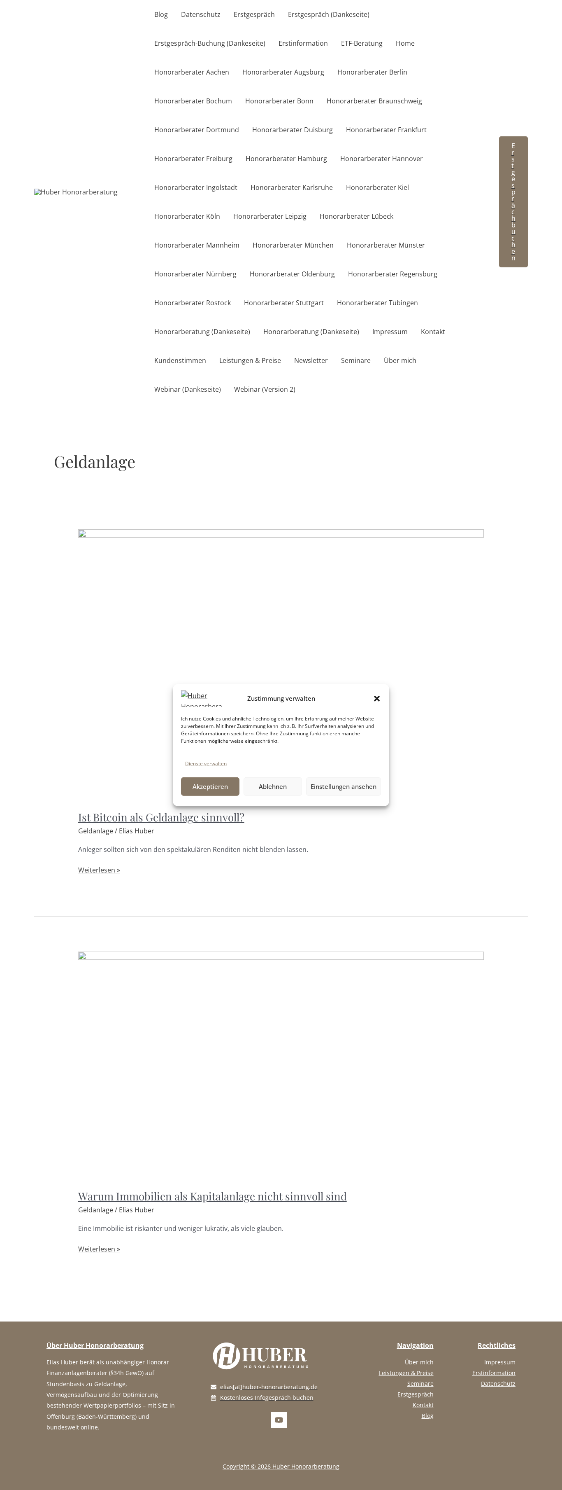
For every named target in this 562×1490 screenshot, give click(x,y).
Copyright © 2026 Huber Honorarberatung (281, 1466)
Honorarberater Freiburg (193, 158)
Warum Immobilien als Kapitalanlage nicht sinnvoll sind (212, 1196)
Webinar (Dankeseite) (187, 389)
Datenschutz (201, 14)
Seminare (356, 360)
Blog (161, 14)
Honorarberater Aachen (191, 72)
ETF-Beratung (362, 43)
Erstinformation (303, 43)
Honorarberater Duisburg (292, 129)
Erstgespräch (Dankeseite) (328, 14)
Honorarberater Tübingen (377, 302)
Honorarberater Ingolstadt (195, 187)
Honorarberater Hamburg (286, 158)
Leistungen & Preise (250, 360)
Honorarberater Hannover (381, 158)
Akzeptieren (210, 786)
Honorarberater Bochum (193, 100)
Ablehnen (273, 786)
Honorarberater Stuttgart (284, 302)
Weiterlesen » (99, 870)
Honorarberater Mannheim (196, 245)
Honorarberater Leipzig (270, 216)
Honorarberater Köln (187, 216)
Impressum (390, 331)
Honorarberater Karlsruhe (292, 187)
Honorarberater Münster (386, 245)
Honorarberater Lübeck (356, 216)
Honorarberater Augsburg (283, 72)
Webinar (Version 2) (264, 389)
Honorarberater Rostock (192, 302)
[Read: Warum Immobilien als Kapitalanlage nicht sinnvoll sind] (281, 1065)
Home (405, 43)
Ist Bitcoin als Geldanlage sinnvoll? (161, 817)
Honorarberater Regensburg (392, 273)
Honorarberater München (293, 245)
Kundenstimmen (180, 360)
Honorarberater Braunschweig (374, 100)
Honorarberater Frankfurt (386, 129)
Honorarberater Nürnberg (195, 273)
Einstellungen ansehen (343, 786)
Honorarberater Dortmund (196, 129)
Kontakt (433, 331)
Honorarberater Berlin (372, 72)
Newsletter (311, 360)
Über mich (400, 360)
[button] (377, 698)
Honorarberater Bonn (279, 100)
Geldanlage (95, 830)
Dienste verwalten (206, 763)
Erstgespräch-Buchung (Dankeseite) (209, 43)
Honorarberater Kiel (377, 187)
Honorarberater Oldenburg (292, 273)
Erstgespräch (254, 14)
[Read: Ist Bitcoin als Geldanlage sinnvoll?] (281, 664)
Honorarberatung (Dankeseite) (202, 331)
